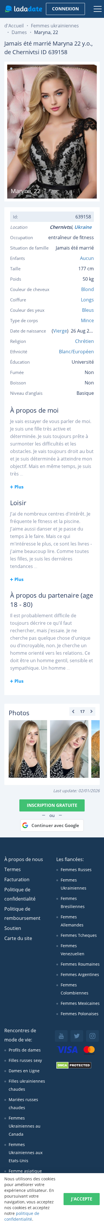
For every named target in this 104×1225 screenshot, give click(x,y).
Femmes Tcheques (79, 935)
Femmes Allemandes (72, 921)
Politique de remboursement (22, 913)
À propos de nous (23, 859)
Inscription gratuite (52, 805)
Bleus (88, 310)
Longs (87, 300)
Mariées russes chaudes (23, 1103)
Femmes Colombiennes (74, 989)
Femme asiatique (25, 1171)
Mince (87, 320)
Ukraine (84, 227)
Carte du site (18, 938)
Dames (19, 32)
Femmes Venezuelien (72, 949)
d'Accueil (14, 25)
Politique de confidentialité (20, 894)
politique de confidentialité (21, 1216)
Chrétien (84, 341)
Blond (87, 289)
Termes (12, 869)
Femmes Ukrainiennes (73, 884)
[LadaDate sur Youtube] (61, 1036)
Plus (18, 487)
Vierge (60, 331)
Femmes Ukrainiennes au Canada (24, 1126)
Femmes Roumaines (80, 964)
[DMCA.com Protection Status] (73, 1067)
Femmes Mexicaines (80, 1003)
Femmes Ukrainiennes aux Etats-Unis (25, 1152)
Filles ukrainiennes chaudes (27, 1085)
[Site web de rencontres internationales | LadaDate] (23, 9)
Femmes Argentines (80, 974)
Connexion (65, 9)
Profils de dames (25, 1050)
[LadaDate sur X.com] (76, 1036)
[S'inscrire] (28, 749)
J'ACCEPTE (81, 1199)
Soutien (12, 928)
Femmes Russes (76, 869)
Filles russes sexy (25, 1060)
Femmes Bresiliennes (73, 902)
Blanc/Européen (76, 351)
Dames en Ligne (24, 1070)
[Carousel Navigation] (82, 711)
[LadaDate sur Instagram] (92, 1036)
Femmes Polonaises (80, 1013)
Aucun (87, 258)
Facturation (16, 879)
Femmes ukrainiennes (55, 25)
